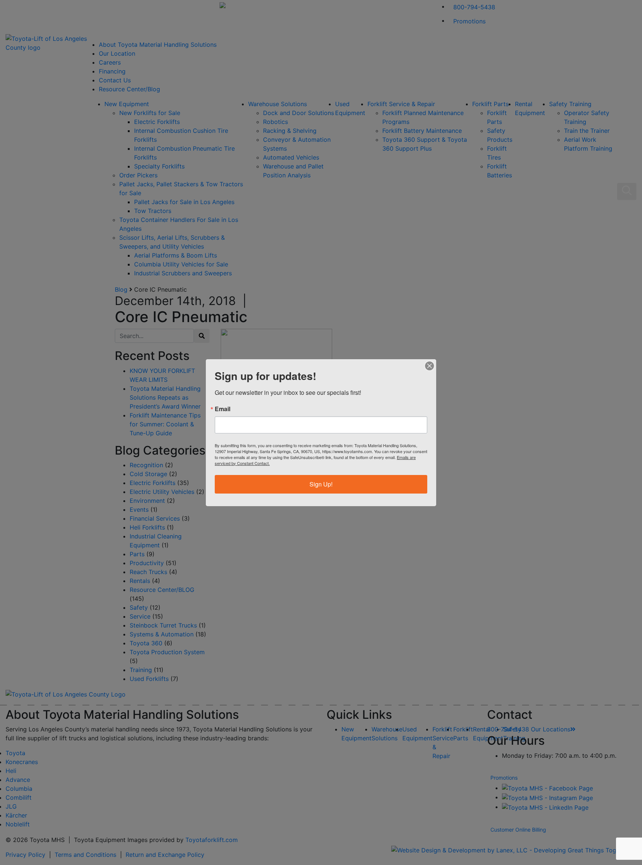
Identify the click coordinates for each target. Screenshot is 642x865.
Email (222, 409)
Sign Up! (321, 484)
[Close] (429, 365)
